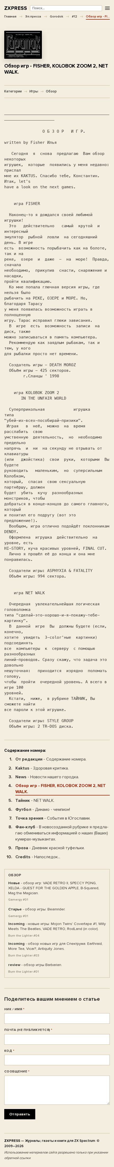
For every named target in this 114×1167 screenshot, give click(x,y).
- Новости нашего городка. (47, 777)
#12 (74, 16)
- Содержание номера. (50, 759)
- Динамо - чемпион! (42, 809)
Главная (10, 16)
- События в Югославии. (52, 818)
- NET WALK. (34, 800)
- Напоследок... (37, 857)
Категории (13, 91)
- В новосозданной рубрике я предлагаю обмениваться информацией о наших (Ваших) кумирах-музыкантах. (61, 833)
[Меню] (107, 8)
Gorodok (56, 16)
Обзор (51, 91)
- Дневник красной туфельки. (50, 848)
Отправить (19, 1114)
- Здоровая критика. (42, 768)
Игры (33, 91)
